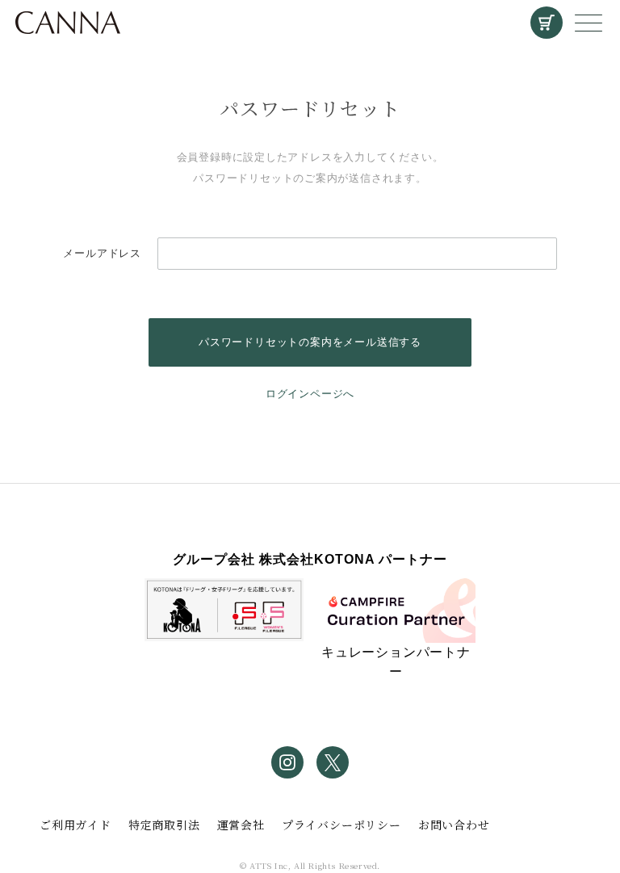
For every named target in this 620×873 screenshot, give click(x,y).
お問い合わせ (454, 824)
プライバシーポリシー (341, 824)
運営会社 (241, 824)
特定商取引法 (164, 824)
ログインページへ (310, 394)
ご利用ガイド (75, 824)
